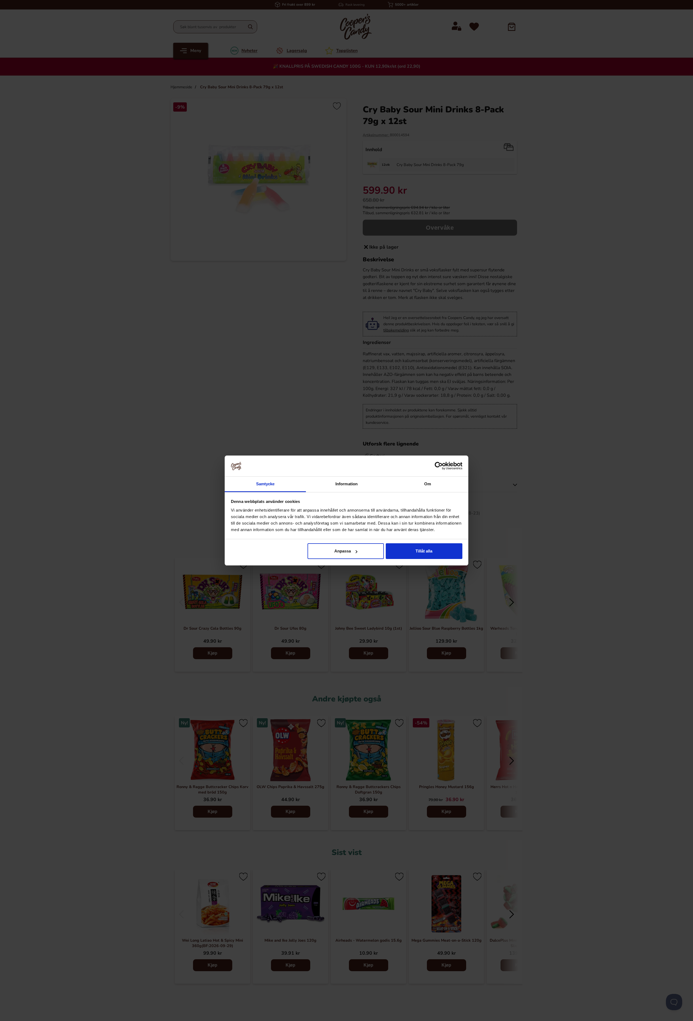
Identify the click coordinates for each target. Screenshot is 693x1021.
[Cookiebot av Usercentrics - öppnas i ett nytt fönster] (438, 466)
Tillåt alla (424, 551)
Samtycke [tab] (265, 484)
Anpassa (342, 551)
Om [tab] (427, 484)
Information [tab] (346, 484)
